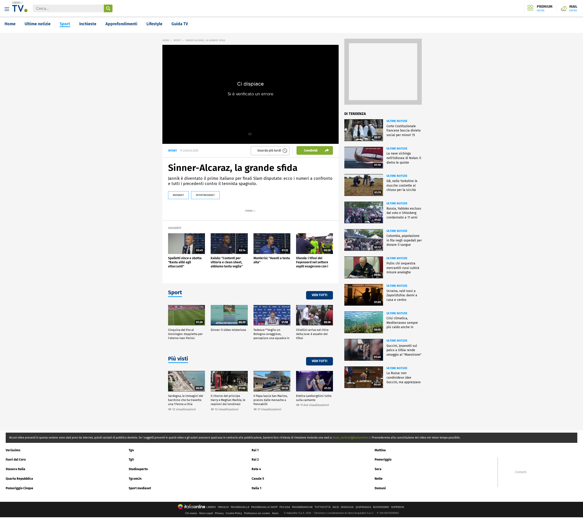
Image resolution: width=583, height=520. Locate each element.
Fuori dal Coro (16, 460)
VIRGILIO (223, 507)
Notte (379, 479)
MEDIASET (178, 195)
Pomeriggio (383, 460)
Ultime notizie (38, 23)
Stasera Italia (15, 469)
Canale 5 (258, 479)
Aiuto (275, 513)
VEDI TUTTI (319, 295)
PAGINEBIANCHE (302, 507)
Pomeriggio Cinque (19, 488)
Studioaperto (138, 469)
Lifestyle (154, 23)
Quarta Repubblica (19, 479)
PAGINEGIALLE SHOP (264, 507)
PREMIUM (544, 8)
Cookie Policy (234, 513)
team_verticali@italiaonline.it (351, 437)
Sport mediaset (140, 488)
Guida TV (179, 23)
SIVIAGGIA (347, 507)
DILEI (335, 507)
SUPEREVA (397, 507)
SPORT (177, 40)
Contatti (521, 472)
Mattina (380, 450)
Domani (380, 488)
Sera (378, 469)
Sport (65, 23)
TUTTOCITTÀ (323, 507)
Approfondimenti (121, 23)
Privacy (219, 513)
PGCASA (284, 507)
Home (10, 23)
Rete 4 (256, 469)
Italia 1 (256, 488)
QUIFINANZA (363, 507)
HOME (165, 40)
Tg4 (131, 450)
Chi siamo (191, 513)
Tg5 (131, 460)
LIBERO (16, 2)
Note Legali (206, 513)
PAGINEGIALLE (240, 507)
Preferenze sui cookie (257, 513)
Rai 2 (255, 460)
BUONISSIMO (381, 507)
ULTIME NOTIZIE (396, 121)
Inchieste (87, 23)
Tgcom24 (135, 479)
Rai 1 (255, 450)
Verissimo (13, 450)
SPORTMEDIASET (205, 195)
